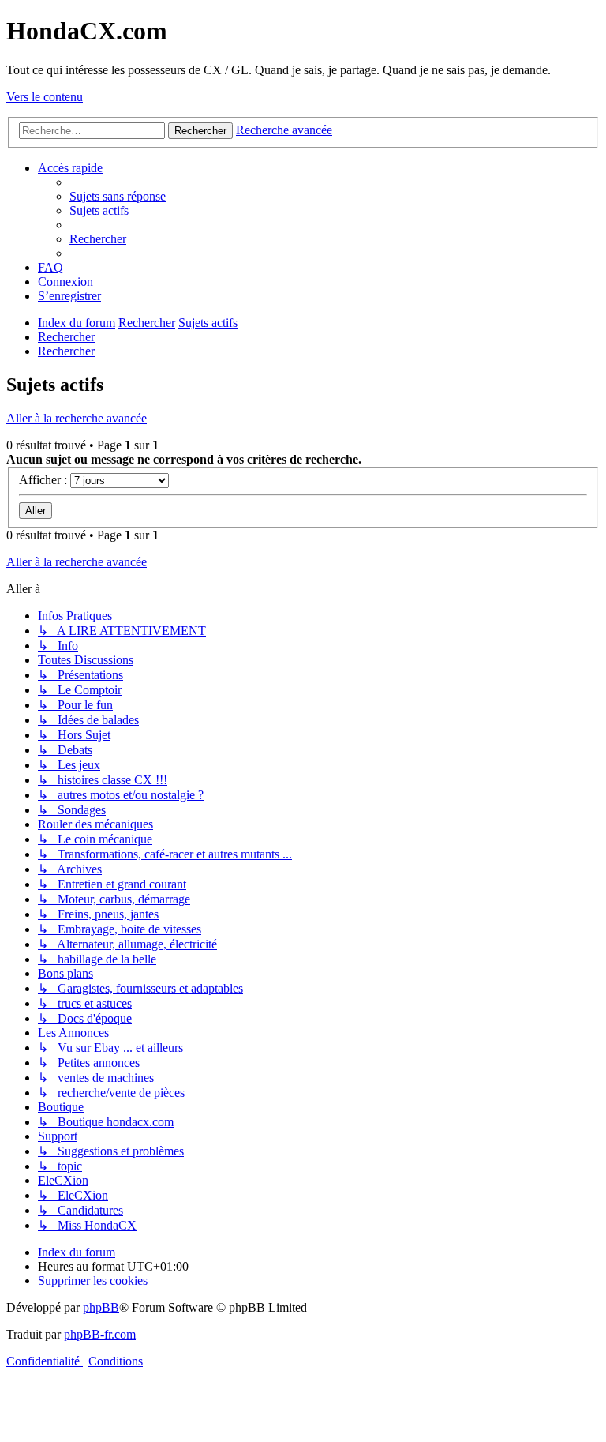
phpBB (101, 1307)
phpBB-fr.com (100, 1334)
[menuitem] (117, 196)
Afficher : (44, 479)
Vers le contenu (44, 96)
